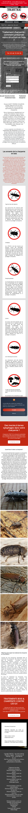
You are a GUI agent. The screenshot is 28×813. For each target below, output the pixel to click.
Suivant (8, 86)
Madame (18, 75)
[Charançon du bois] (14, 524)
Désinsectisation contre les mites (14, 794)
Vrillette (14, 806)
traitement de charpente (10, 130)
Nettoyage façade (14, 782)
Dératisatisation (14, 804)
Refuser (14, 413)
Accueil (2, 96)
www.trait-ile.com (13, 25)
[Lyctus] (14, 607)
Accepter (14, 409)
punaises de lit (14, 780)
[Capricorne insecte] (14, 496)
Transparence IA (19, 755)
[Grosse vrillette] (14, 551)
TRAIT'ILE (4, 25)
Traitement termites (14, 767)
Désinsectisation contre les (14, 779)
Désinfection (14, 805)
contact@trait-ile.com (18, 2)
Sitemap (8, 756)
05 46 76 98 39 (7, 2)
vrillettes (9, 246)
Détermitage (14, 809)
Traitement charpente (14, 769)
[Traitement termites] (4, 16)
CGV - (13, 756)
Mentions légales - (10, 755)
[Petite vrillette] (14, 635)
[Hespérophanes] (14, 579)
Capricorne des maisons (14, 808)
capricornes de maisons (13, 207)
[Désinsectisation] (14, 16)
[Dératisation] (23, 16)
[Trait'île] (14, 9)
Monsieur (10, 75)
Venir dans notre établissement (10, 736)
